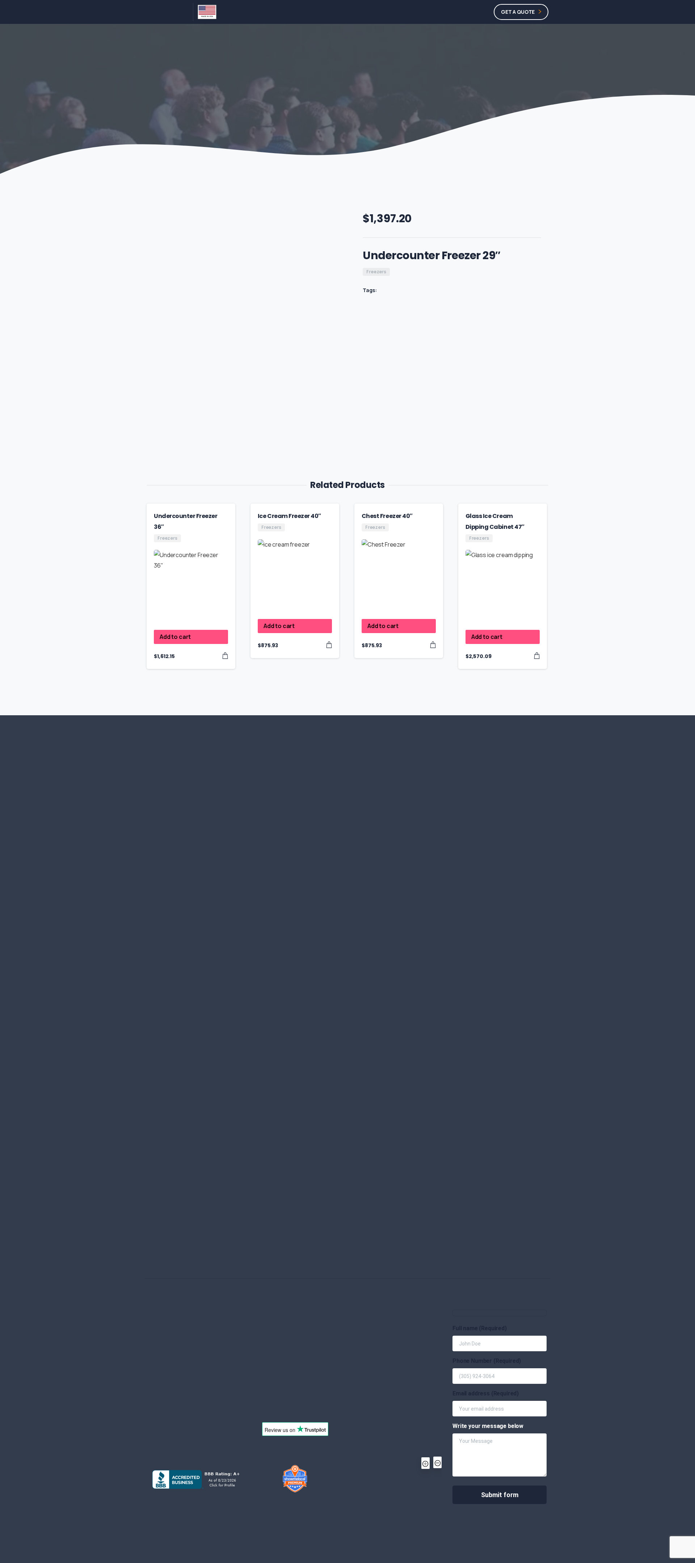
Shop (282, 105)
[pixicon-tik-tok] (521, 1005)
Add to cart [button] (175, 637)
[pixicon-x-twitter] (439, 1005)
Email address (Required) (485, 1393)
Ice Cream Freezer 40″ (289, 516)
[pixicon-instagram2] (455, 1005)
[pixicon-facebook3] (488, 1005)
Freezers (310, 105)
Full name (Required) (479, 1328)
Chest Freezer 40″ (387, 516)
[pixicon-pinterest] (538, 1005)
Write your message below (487, 1426)
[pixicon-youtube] (505, 1005)
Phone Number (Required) (486, 1360)
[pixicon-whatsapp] (472, 1005)
